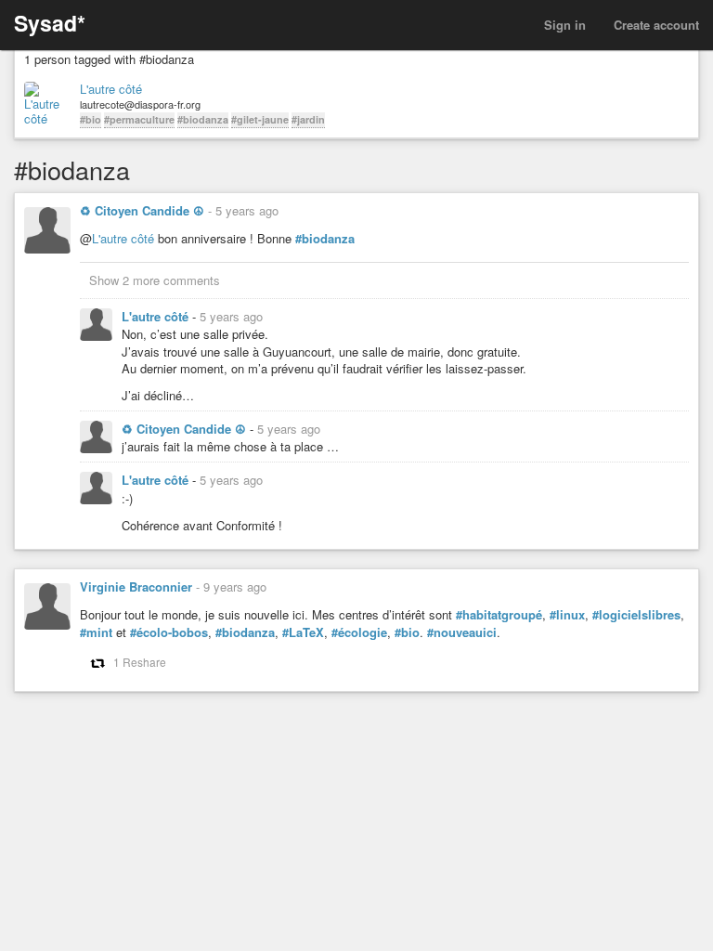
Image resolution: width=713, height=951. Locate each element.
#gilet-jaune (260, 119)
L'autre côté (111, 89)
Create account (656, 24)
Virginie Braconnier (136, 586)
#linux (567, 614)
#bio (90, 119)
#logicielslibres (636, 614)
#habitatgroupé (499, 614)
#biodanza (202, 119)
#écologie (359, 632)
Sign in (565, 24)
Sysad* (49, 22)
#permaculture (139, 119)
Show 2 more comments (154, 280)
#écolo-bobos (169, 632)
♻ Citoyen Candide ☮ (142, 210)
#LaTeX (303, 632)
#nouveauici (462, 632)
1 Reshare (139, 662)
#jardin (308, 119)
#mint (96, 632)
